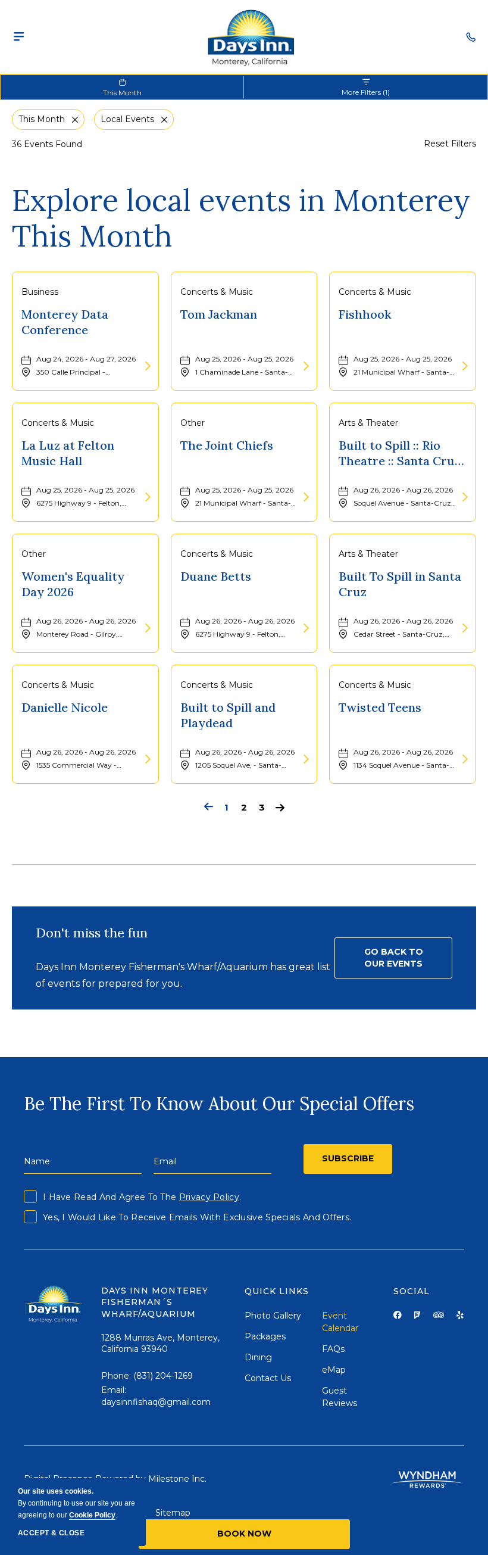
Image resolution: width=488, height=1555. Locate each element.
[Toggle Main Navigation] (19, 37)
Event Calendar (340, 1321)
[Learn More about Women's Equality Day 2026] (146, 628)
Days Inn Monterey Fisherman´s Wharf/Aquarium (156, 1302)
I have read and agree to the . (142, 1197)
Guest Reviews (339, 1396)
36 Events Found (47, 144)
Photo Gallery (273, 1315)
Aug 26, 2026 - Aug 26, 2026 (403, 489)
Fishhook (365, 314)
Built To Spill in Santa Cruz (400, 584)
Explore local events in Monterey (241, 218)
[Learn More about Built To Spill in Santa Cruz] (464, 628)
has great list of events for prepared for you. (183, 975)
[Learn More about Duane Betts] (305, 628)
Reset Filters (450, 143)
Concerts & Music (216, 291)
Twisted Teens (380, 707)
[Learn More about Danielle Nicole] (146, 759)
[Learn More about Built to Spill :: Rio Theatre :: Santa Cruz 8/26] (464, 497)
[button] (393, 958)
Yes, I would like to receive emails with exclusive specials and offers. (197, 1217)
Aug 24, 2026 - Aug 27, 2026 (86, 358)
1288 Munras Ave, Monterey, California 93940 (160, 1343)
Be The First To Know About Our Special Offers (219, 1103)
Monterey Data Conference (64, 321)
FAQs (333, 1349)
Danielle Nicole (64, 707)
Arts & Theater (368, 422)
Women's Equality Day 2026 (72, 584)
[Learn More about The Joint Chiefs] (305, 497)
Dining (258, 1357)
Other (192, 422)
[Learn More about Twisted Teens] (464, 759)
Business (39, 291)
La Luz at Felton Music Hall (67, 453)
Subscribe (348, 1158)
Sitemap (172, 1512)
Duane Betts (215, 576)
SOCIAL (411, 1291)
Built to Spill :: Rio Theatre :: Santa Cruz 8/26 (400, 453)
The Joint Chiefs (226, 445)
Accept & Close (51, 1533)
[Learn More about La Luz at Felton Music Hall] (146, 497)
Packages (265, 1336)
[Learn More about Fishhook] (464, 366)
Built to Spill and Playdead (228, 715)
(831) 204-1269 (163, 1375)
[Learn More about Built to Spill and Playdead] (305, 759)
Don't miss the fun (92, 932)
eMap (334, 1369)
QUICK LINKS (277, 1291)
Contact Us (268, 1378)
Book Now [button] (244, 1533)
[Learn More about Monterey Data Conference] (146, 366)
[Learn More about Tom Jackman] (305, 366)
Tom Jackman (218, 314)
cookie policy (92, 1515)
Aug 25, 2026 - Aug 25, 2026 (244, 358)
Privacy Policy (209, 1197)
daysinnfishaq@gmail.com (156, 1402)
